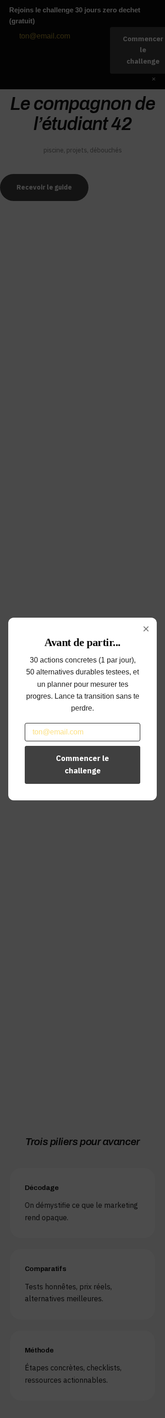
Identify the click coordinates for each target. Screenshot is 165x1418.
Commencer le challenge (82, 764)
